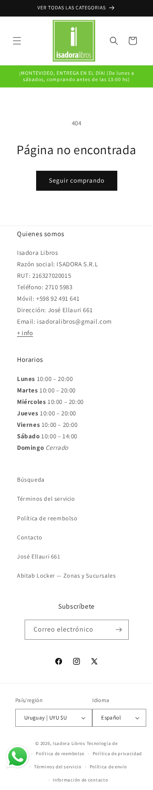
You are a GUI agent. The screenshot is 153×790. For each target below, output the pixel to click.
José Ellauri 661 (38, 556)
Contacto (29, 537)
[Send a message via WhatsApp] (17, 756)
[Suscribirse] (119, 630)
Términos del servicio (46, 498)
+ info (25, 333)
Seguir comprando (77, 180)
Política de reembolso (47, 518)
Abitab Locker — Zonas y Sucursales (66, 575)
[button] (17, 40)
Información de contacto (80, 780)
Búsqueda (31, 479)
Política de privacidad (117, 753)
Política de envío (108, 767)
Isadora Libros (69, 743)
